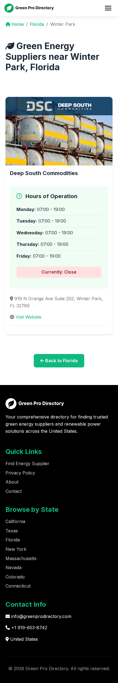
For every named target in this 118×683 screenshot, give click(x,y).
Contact (13, 491)
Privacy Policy (20, 473)
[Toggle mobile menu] (108, 8)
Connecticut (17, 586)
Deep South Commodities (44, 173)
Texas (11, 530)
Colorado (15, 577)
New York (15, 549)
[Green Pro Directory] (29, 8)
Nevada (13, 567)
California (15, 521)
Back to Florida (61, 360)
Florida (37, 24)
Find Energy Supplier (27, 463)
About (11, 482)
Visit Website (28, 317)
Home (17, 24)
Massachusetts (20, 558)
